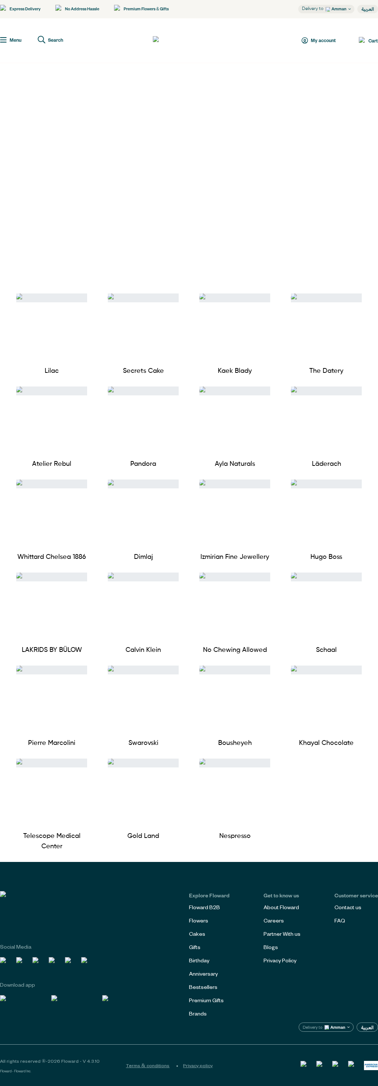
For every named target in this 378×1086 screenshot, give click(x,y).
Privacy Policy (280, 960)
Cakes (197, 933)
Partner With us (282, 933)
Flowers (198, 920)
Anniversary (203, 973)
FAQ (339, 920)
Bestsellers (203, 986)
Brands (198, 1013)
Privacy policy (198, 1065)
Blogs (271, 947)
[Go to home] (180, 40)
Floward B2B (204, 907)
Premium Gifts (206, 1000)
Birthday (199, 960)
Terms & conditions (147, 1065)
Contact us (347, 907)
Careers (274, 920)
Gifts (194, 947)
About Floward (281, 907)
